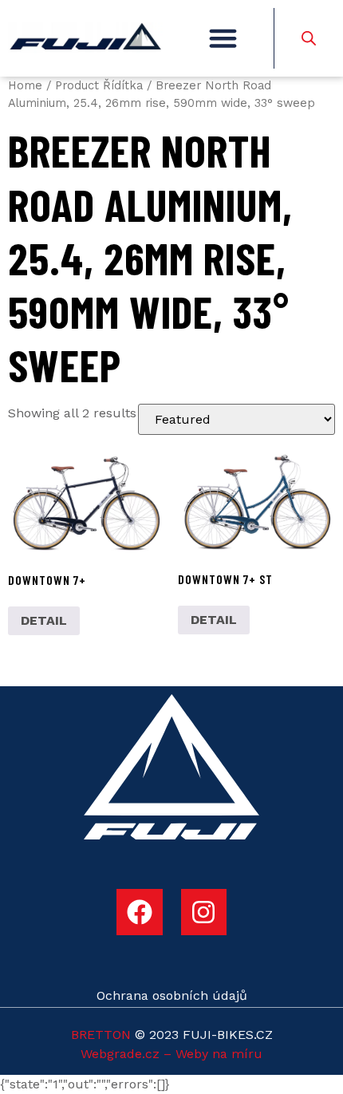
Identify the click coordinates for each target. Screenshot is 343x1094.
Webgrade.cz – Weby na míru (171, 1053)
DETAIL (44, 620)
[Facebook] (139, 912)
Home (25, 85)
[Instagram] (204, 912)
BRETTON (101, 1034)
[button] (222, 38)
